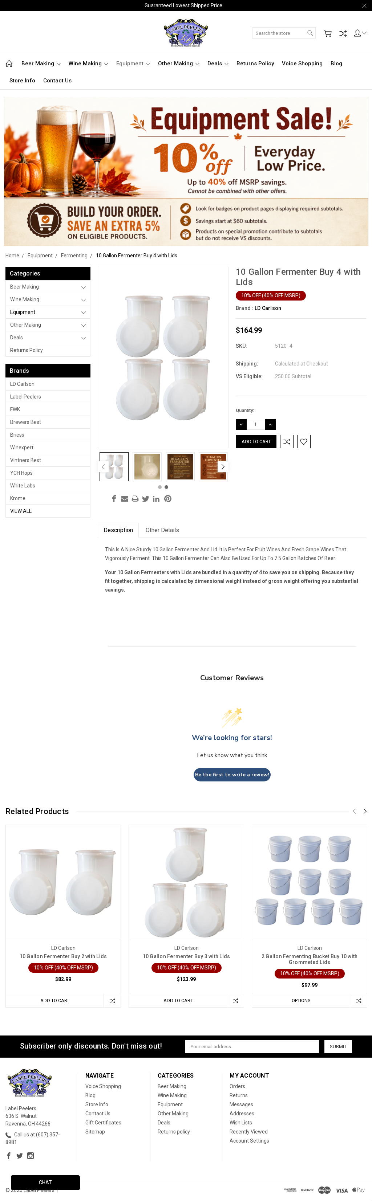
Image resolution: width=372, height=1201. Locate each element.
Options (301, 1000)
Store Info (22, 80)
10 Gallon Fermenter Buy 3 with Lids (186, 956)
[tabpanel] (114, 466)
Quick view (63, 905)
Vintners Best (25, 460)
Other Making (176, 63)
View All (21, 511)
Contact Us (57, 80)
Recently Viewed (249, 1132)
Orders (237, 1086)
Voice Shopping (302, 63)
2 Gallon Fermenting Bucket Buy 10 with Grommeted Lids (310, 959)
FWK (15, 409)
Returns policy (255, 63)
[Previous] (103, 466)
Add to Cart (54, 1000)
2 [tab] (166, 487)
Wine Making (86, 63)
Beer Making (38, 63)
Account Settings (249, 1141)
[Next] (223, 466)
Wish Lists (241, 1123)
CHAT (45, 1182)
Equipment (130, 63)
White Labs (22, 486)
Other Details (162, 530)
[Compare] (343, 33)
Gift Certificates (103, 1123)
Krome (17, 498)
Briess (17, 435)
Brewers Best (25, 422)
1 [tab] (160, 487)
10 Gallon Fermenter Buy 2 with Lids (63, 956)
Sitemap (95, 1132)
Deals (215, 63)
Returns (239, 1095)
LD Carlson (22, 384)
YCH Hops (21, 473)
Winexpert (21, 447)
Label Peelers (25, 397)
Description (118, 530)
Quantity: (245, 410)
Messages (241, 1104)
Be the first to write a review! (232, 774)
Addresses (242, 1113)
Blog (336, 63)
